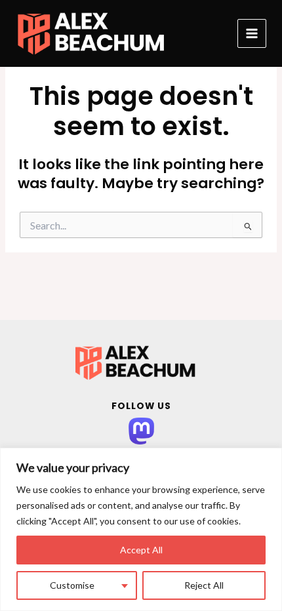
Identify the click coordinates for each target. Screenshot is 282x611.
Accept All (141, 549)
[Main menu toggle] (251, 33)
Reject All (204, 585)
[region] (141, 529)
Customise (72, 585)
